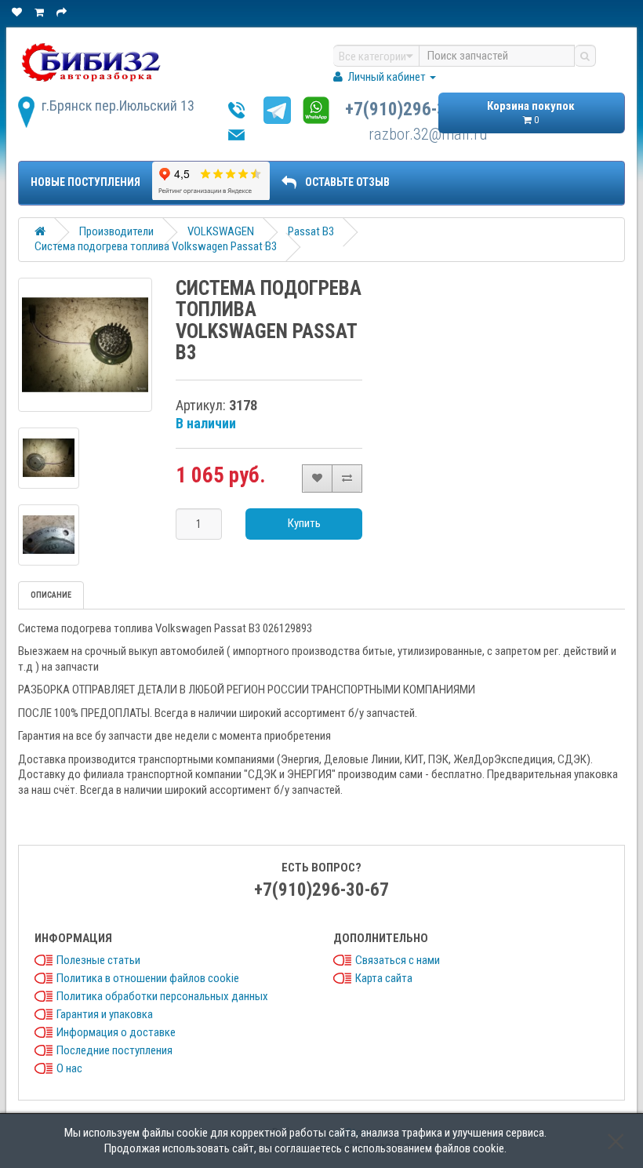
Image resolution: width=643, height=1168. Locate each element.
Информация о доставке (116, 1032)
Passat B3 (311, 231)
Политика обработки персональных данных (162, 996)
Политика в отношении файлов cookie (147, 978)
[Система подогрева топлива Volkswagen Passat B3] (85, 345)
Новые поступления (85, 182)
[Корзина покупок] (40, 12)
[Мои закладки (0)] (18, 12)
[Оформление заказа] (62, 12)
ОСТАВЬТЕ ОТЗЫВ (347, 182)
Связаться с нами (397, 960)
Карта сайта (383, 978)
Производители (116, 231)
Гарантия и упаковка (104, 1014)
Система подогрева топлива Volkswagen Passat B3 (156, 246)
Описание (51, 595)
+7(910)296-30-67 (412, 109)
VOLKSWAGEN (220, 231)
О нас (69, 1068)
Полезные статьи (98, 960)
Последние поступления (114, 1050)
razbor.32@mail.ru (428, 134)
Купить (304, 523)
